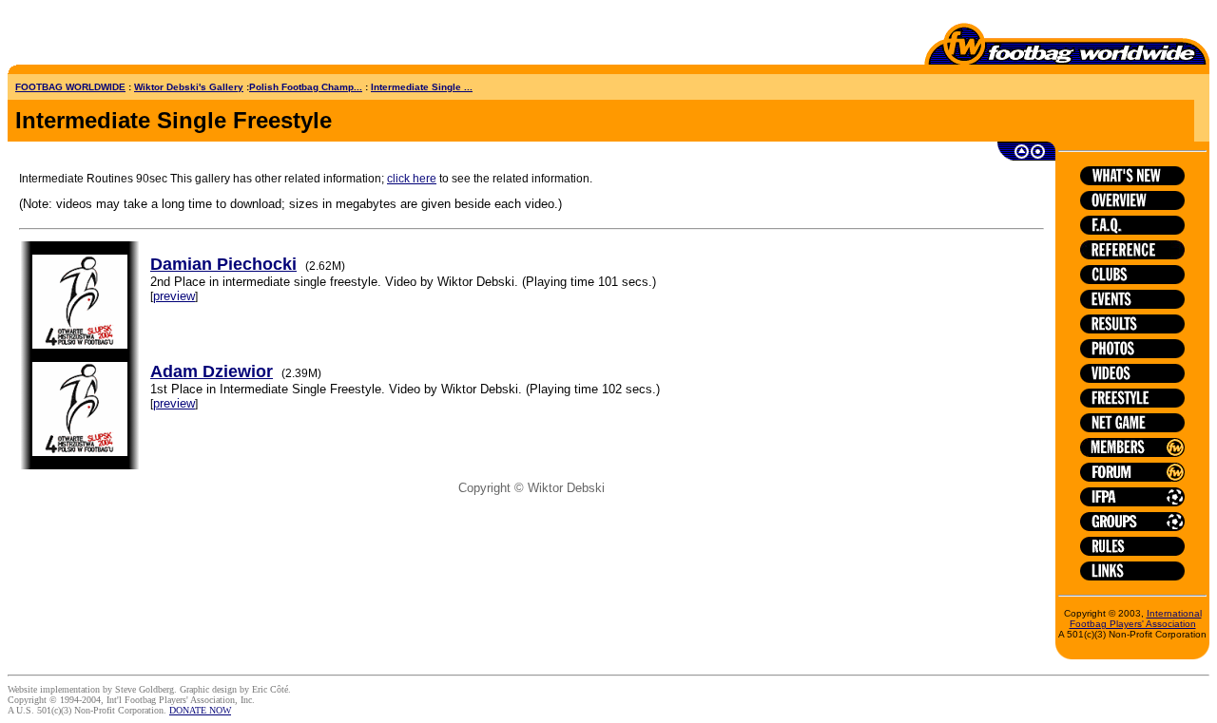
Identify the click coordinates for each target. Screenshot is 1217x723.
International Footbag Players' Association (1136, 618)
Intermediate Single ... (422, 87)
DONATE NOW (200, 710)
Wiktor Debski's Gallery (188, 87)
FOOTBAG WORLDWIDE (70, 87)
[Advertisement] (119, 36)
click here (411, 178)
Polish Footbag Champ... (305, 87)
